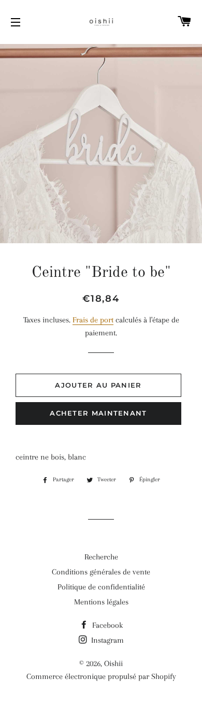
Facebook (106, 625)
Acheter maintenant (98, 413)
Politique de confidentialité (101, 587)
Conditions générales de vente (101, 572)
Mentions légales (101, 602)
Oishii (113, 663)
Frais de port (93, 319)
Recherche (101, 557)
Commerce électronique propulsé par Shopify (101, 676)
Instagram (106, 640)
